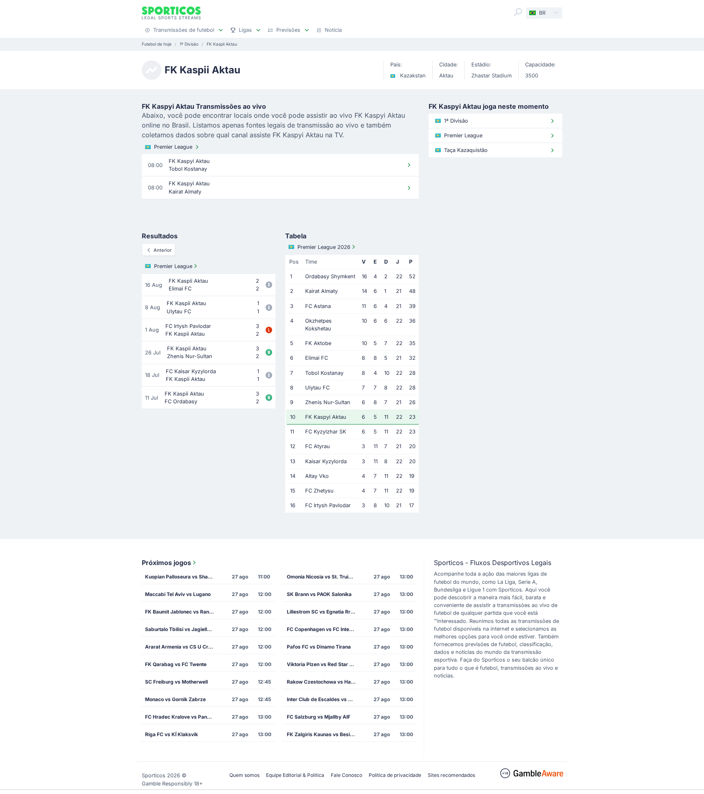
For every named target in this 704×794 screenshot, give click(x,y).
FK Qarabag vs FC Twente (176, 664)
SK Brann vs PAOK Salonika (319, 594)
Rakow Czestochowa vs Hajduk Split (324, 682)
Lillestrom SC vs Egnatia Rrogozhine (324, 612)
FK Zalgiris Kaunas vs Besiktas (323, 734)
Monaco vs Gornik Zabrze (175, 699)
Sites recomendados (451, 775)
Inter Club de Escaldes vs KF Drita (324, 699)
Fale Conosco (346, 775)
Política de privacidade (395, 775)
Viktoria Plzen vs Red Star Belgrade (324, 664)
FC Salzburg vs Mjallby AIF (318, 717)
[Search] (518, 12)
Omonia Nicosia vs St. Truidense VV (324, 577)
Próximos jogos (166, 563)
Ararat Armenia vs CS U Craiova (182, 647)
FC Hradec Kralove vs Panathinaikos (182, 717)
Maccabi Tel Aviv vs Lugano (178, 594)
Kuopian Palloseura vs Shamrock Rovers (182, 577)
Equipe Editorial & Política (295, 775)
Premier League (173, 147)
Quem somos (244, 775)
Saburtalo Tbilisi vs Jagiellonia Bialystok (182, 629)
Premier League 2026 (323, 247)
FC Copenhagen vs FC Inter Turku (324, 629)
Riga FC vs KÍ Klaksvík (171, 734)
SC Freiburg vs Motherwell (176, 682)
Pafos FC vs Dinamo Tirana (319, 647)
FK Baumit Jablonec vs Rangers (182, 612)
